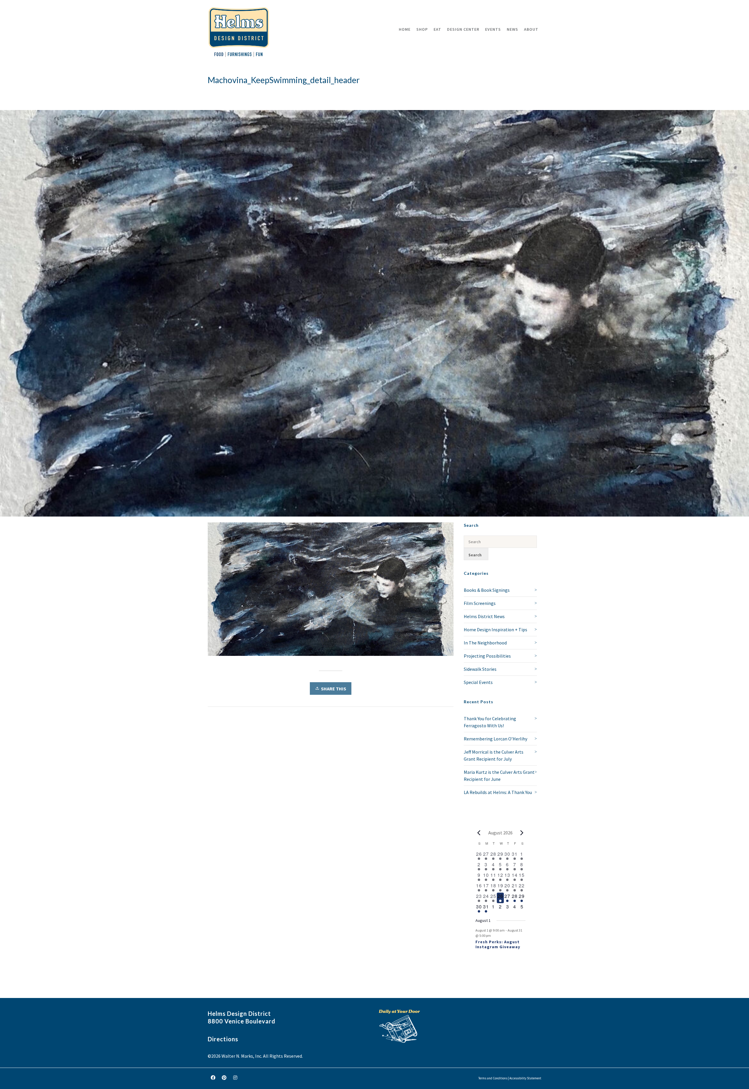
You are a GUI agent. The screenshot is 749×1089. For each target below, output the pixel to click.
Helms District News (484, 616)
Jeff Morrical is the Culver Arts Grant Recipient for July (493, 755)
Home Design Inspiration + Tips (495, 629)
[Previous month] (478, 832)
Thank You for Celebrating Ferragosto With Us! (490, 722)
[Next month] (521, 832)
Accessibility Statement (525, 1078)
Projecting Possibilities (487, 656)
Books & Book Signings (487, 590)
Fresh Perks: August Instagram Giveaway (497, 944)
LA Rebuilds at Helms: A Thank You (498, 792)
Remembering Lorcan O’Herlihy (495, 739)
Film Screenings (480, 603)
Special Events (478, 682)
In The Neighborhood (485, 643)
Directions (223, 1038)
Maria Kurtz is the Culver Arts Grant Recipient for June (499, 775)
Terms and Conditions (492, 1078)
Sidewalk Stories (480, 669)
